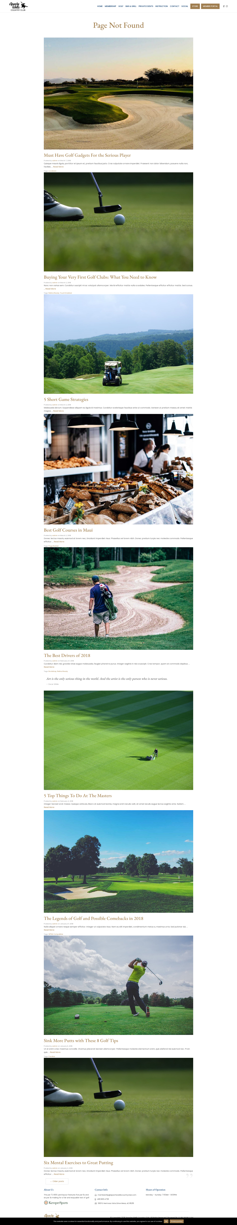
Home (100, 6)
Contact (174, 6)
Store (195, 6)
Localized (52, 171)
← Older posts (57, 1181)
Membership (110, 6)
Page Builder (54, 546)
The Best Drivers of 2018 (67, 655)
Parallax (52, 1056)
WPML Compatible (56, 934)
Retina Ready (54, 293)
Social (184, 6)
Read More (58, 166)
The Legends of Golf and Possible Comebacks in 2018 (93, 918)
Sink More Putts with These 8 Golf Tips (81, 1040)
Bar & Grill (131, 6)
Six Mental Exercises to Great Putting (78, 1162)
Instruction (161, 6)
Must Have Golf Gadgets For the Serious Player (87, 155)
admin (54, 160)
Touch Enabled (66, 293)
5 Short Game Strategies (66, 399)
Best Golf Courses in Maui (68, 530)
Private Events (146, 6)
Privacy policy (176, 1221)
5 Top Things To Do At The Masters (78, 795)
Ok (166, 1221)
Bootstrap (52, 671)
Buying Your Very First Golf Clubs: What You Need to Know (100, 277)
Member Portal (210, 6)
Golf (120, 6)
